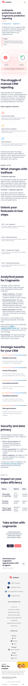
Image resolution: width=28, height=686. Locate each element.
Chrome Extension (15, 649)
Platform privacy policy (14, 615)
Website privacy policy (14, 612)
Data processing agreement (14, 617)
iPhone (15, 658)
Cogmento (16, 24)
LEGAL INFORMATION (14, 602)
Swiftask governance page (12, 464)
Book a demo (10, 545)
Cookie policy (14, 620)
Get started (18, 545)
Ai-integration (6, 24)
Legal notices (14, 626)
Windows (15, 641)
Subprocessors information (14, 623)
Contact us (14, 607)
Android (15, 655)
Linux (15, 644)
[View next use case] (23, 564)
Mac (15, 638)
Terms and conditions (14, 609)
